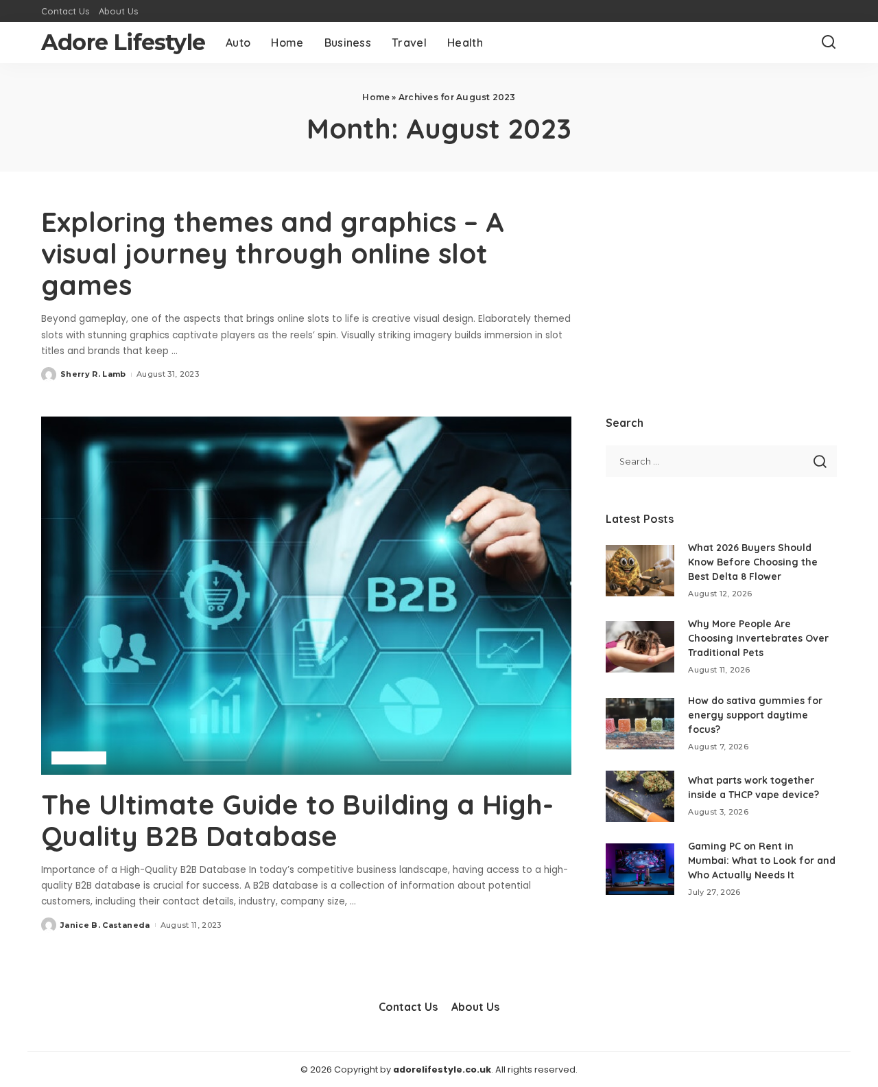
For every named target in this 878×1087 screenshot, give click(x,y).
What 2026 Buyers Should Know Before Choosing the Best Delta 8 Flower (753, 562)
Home (376, 97)
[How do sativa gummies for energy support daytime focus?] (640, 723)
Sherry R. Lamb (93, 374)
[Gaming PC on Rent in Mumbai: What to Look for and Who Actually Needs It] (640, 869)
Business (79, 757)
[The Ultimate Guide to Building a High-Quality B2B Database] (306, 596)
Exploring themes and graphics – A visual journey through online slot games (272, 253)
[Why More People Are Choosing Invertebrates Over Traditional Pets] (640, 647)
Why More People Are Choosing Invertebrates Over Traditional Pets (758, 638)
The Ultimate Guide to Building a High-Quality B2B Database (297, 820)
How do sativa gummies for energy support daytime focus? (755, 715)
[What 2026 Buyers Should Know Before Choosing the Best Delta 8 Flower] (640, 570)
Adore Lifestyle (123, 42)
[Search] (828, 42)
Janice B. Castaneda (105, 925)
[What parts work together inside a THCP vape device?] (640, 796)
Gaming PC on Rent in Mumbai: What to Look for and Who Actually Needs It (761, 860)
